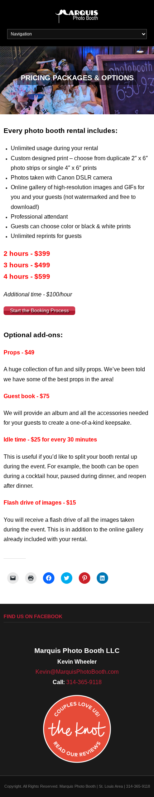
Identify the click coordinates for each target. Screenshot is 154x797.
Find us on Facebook (33, 616)
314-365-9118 (84, 682)
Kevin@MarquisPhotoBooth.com (77, 672)
